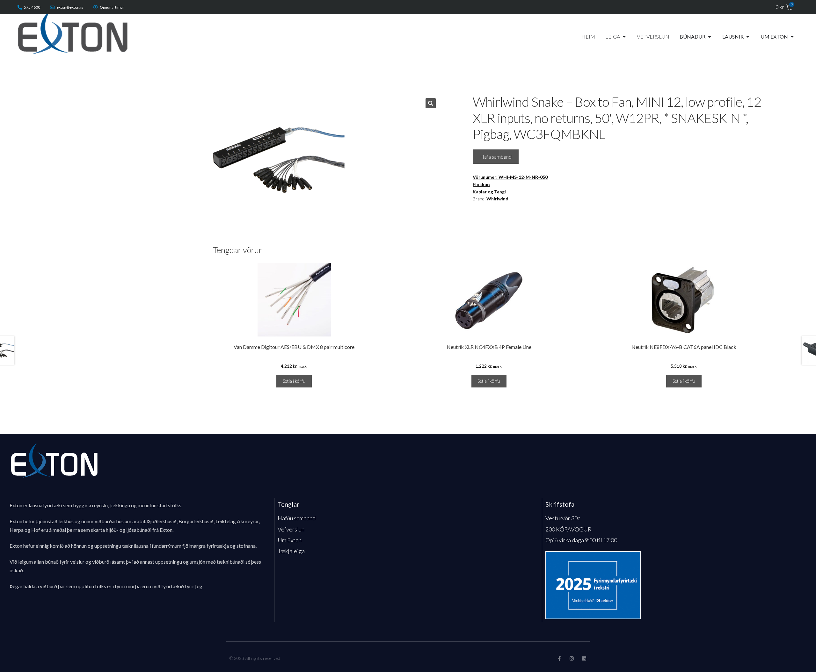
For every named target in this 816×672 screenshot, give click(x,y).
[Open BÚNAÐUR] (709, 36)
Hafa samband (496, 157)
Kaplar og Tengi (489, 191)
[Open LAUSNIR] (747, 36)
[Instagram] (571, 658)
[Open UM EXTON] (792, 36)
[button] (431, 103)
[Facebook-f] (559, 658)
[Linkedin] (584, 658)
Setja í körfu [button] (294, 381)
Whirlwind (497, 198)
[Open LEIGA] (624, 36)
